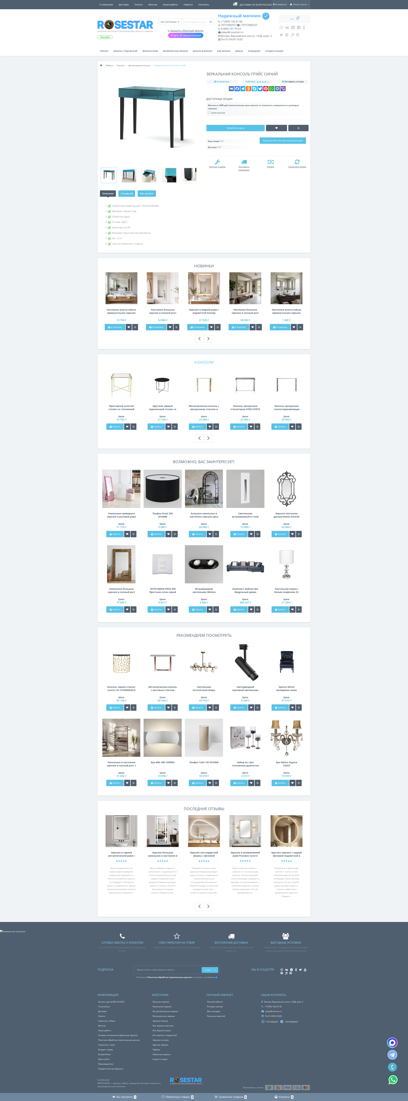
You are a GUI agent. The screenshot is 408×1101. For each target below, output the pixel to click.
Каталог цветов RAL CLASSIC (111, 1001)
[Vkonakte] (287, 28)
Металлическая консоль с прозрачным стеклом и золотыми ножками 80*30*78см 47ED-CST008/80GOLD (204, 407)
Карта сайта (103, 1059)
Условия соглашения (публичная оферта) (117, 1035)
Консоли (204, 362)
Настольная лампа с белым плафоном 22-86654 (286, 590)
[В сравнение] (135, 327)
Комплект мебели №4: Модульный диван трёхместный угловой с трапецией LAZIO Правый (245, 590)
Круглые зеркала (160, 1044)
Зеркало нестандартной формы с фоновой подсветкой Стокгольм (204, 854)
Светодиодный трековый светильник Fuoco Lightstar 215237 (245, 688)
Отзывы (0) (127, 193)
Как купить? (146, 193)
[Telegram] (293, 28)
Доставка (124, 4)
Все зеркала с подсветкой (165, 1035)
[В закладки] (129, 327)
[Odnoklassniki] (303, 28)
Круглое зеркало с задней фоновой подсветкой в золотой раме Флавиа (286, 854)
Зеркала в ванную (202, 51)
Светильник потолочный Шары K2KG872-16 (204, 688)
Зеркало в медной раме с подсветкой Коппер (204, 311)
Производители (105, 1064)
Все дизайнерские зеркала (165, 1011)
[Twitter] (281, 35)
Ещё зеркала (223, 51)
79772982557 (228, 25)
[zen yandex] (286, 35)
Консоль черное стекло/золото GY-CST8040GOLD (121, 688)
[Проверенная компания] (12, 931)
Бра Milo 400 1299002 (163, 762)
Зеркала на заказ (161, 1040)
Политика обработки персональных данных (119, 1040)
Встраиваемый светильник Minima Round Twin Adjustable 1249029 (204, 590)
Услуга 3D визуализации (186, 35)
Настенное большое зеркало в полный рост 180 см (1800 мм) (162, 311)
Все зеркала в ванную (163, 1025)
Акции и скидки (160, 1059)
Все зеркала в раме (162, 1030)
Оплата (139, 4)
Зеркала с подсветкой (125, 51)
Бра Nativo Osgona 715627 (286, 764)
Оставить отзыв (294, 81)
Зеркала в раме (150, 51)
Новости (188, 4)
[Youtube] (298, 28)
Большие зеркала (161, 1001)
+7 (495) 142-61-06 (231, 21)
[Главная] (101, 65)
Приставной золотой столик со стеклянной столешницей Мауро (121, 407)
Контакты (203, 4)
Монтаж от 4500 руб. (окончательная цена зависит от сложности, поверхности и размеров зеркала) (253, 107)
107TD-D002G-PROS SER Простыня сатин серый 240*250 (162, 590)
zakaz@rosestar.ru (232, 32)
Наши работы (170, 4)
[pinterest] (297, 35)
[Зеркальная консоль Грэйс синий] (109, 175)
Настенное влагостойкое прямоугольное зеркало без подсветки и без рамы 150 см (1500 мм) (121, 311)
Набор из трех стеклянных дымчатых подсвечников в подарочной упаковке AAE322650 (245, 764)
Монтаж (152, 4)
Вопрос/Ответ (104, 1054)
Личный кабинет (215, 1001)
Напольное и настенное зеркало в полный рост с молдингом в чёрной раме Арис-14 (121, 764)
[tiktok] (292, 35)
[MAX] (392, 1043)
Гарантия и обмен (106, 1021)
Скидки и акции (274, 51)
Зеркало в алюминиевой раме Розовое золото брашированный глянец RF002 (245, 854)
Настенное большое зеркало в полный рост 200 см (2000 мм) (245, 311)
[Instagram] (281, 28)
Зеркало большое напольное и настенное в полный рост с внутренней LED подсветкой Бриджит (162, 854)
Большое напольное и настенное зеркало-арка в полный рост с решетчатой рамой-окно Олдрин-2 (204, 515)
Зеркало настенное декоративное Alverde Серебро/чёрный (286, 515)
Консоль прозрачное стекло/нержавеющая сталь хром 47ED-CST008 (286, 407)
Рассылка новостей (216, 1016)
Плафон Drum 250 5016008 (163, 515)
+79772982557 (248, 25)
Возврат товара (105, 1049)
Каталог (104, 51)
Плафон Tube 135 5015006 (204, 762)
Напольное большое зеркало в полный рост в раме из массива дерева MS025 (121, 590)
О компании (106, 4)
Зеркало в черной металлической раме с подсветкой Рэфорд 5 (121, 854)
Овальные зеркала (161, 1054)
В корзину (116, 327)
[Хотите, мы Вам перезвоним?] (392, 1067)
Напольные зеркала (162, 1006)
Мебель (239, 51)
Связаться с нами (106, 1044)
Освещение (254, 51)
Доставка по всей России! (256, 4)
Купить (116, 426)
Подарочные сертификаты (110, 1068)
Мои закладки (213, 1011)
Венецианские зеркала (164, 1016)
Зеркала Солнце (160, 1021)
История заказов (215, 1006)
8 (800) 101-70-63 (230, 28)
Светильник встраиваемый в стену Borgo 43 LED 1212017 (245, 515)
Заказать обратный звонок (187, 30)
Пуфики (156, 1049)
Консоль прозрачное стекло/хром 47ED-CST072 (245, 407)
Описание (107, 193)
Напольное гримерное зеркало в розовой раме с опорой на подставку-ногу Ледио (121, 515)
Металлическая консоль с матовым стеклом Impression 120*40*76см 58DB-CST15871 (162, 688)
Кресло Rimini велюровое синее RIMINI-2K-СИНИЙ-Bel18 (286, 688)
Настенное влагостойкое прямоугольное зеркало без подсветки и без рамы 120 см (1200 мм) (286, 311)
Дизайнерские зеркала (175, 51)
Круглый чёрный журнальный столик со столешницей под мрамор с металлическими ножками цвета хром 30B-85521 (162, 407)
